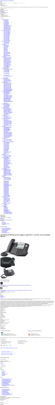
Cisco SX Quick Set (6, 93)
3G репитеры (6, 208)
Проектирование (4, 385)
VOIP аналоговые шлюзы (7, 155)
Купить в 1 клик (2, 296)
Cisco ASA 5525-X (6, 146)
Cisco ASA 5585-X (6, 148)
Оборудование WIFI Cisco (6, 389)
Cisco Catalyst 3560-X (7, 34)
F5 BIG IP (5, 204)
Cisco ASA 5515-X (6, 144)
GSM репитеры (6, 207)
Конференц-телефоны (5, 107)
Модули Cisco (4, 44)
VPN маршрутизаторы (7, 27)
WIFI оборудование (5, 78)
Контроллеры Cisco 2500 (7, 83)
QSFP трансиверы (6, 45)
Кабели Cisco (6, 54)
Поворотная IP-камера (7, 167)
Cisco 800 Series (6, 20)
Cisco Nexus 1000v (6, 43)
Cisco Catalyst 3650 (6, 35)
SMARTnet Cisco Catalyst (7, 170)
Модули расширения (7, 200)
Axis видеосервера (6, 164)
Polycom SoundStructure (7, 116)
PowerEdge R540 (6, 191)
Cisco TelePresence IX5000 (7, 97)
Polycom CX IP (6, 131)
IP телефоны (4, 126)
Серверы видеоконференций (6, 103)
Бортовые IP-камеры (7, 162)
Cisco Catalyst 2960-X (7, 33)
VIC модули (5, 51)
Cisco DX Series (6, 94)
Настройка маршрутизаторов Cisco (7, 378)
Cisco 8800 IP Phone (6, 128)
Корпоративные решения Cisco (6, 394)
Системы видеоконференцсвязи (6, 381)
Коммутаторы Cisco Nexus (6, 41)
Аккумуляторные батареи (7, 136)
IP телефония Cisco (5, 391)
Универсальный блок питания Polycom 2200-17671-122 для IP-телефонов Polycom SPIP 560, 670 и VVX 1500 (16, 290)
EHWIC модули (6, 46)
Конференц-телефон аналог (8, 111)
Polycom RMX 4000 (6, 106)
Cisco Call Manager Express (8, 139)
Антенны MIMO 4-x (7, 67)
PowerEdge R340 (6, 188)
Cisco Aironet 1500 (6, 75)
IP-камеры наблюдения (5, 157)
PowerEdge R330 (6, 187)
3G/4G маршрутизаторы (7, 28)
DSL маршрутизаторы (7, 29)
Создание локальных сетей (6, 379)
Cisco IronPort (4, 175)
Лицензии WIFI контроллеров (8, 89)
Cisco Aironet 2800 (6, 70)
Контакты (12, 0)
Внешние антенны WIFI (7, 61)
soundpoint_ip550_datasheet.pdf (5, 351)
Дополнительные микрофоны (8, 112)
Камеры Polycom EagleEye (7, 122)
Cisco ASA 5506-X (6, 142)
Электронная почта (3, 8)
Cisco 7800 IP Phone (6, 127)
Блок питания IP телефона (7, 134)
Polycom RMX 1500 (6, 104)
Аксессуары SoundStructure (8, 117)
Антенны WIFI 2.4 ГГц (7, 63)
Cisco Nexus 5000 (6, 42)
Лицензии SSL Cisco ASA (7, 151)
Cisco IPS (5, 153)
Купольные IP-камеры (7, 158)
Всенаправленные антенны (8, 57)
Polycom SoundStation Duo (7, 108)
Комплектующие (6, 114)
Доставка (9, 0)
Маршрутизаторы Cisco (5, 19)
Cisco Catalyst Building (7, 40)
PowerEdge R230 (6, 185)
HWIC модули (6, 47)
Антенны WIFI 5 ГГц (7, 62)
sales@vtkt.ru (2, 363)
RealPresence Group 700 (7, 100)
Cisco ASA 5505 (6, 150)
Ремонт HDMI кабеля (5, 383)
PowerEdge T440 (6, 184)
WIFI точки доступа (5, 68)
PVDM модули (6, 49)
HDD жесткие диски (7, 199)
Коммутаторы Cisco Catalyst (6, 30)
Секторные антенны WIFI (7, 59)
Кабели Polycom (6, 124)
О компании (4, 371)
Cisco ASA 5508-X (6, 143)
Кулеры (5, 202)
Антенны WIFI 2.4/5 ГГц (7, 64)
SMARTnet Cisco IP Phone (7, 173)
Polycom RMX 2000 (6, 105)
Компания (1, 0)
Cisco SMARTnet (4, 168)
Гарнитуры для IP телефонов (8, 133)
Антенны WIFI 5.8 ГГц (7, 65)
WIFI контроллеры (5, 82)
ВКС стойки (5, 119)
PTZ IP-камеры (6, 159)
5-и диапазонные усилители (8, 213)
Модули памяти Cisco (7, 52)
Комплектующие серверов (6, 196)
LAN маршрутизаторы (7, 26)
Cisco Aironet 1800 (6, 69)
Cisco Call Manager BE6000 (8, 140)
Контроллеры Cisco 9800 (7, 87)
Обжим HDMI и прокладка (6, 382)
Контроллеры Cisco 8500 (7, 86)
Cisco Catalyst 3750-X (7, 36)
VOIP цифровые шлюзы (7, 156)
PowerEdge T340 (6, 182)
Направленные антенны (7, 58)
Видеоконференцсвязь (5, 392)
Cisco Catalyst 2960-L (7, 32)
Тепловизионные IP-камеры (8, 163)
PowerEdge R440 (6, 189)
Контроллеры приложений (6, 203)
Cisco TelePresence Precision (8, 121)
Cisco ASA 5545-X (6, 147)
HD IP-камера (6, 165)
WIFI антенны (4, 56)
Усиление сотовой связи (5, 384)
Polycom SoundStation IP (7, 109)
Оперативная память (7, 198)
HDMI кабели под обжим (7, 120)
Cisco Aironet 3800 (6, 71)
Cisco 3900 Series (6, 24)
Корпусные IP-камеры (7, 161)
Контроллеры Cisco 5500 (7, 85)
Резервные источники (7, 81)
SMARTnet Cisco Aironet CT (8, 174)
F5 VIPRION (6, 205)
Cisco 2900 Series (6, 23)
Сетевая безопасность (5, 390)
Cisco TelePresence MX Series (8, 95)
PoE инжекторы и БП (7, 79)
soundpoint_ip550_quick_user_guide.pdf (7, 354)
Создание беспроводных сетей (6, 380)
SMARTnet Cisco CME (7, 172)
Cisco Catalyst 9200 (6, 37)
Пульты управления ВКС (7, 125)
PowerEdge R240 (6, 186)
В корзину (1, 295)
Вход (1, 1)
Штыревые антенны (7, 60)
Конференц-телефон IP (7, 110)
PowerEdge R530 (6, 190)
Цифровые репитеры (7, 209)
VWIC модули (6, 50)
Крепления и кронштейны (8, 80)
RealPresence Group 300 (7, 99)
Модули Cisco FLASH (7, 53)
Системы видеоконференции (6, 91)
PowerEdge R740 (6, 194)
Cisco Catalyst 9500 (6, 39)
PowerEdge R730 (6, 193)
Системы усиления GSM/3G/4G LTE (7, 393)
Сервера (3, 176)
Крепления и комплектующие (8, 135)
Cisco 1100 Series (6, 21)
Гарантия (4, 0)
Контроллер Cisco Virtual (7, 88)
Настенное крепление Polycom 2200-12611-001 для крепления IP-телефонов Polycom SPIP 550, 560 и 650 (15, 285)
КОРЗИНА (2, 218)
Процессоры (5, 197)
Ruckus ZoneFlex (6, 77)
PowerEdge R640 (6, 192)
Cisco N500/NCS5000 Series (8, 25)
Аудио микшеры (4, 115)
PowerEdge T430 (6, 183)
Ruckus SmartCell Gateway (7, 90)
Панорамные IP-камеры (7, 160)
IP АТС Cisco (4, 138)
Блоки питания (6, 201)
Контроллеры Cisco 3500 (7, 84)
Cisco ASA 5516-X (6, 145)
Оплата (7, 0)
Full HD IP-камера (6, 166)
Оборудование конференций (6, 118)
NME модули (6, 48)
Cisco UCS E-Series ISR (7, 179)
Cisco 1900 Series (6, 22)
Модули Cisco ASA (6, 152)
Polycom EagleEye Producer (8, 123)
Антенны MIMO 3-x (7, 66)
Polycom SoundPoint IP (7, 130)
